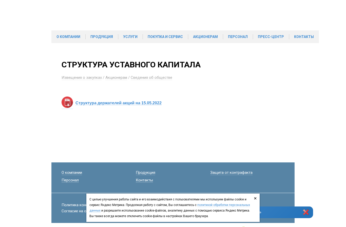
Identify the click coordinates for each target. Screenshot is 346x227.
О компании (68, 37)
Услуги (130, 37)
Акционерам (205, 37)
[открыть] (67, 106)
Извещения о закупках (82, 77)
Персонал (238, 37)
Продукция (101, 37)
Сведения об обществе (151, 77)
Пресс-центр (271, 37)
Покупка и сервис (165, 37)
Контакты (304, 37)
